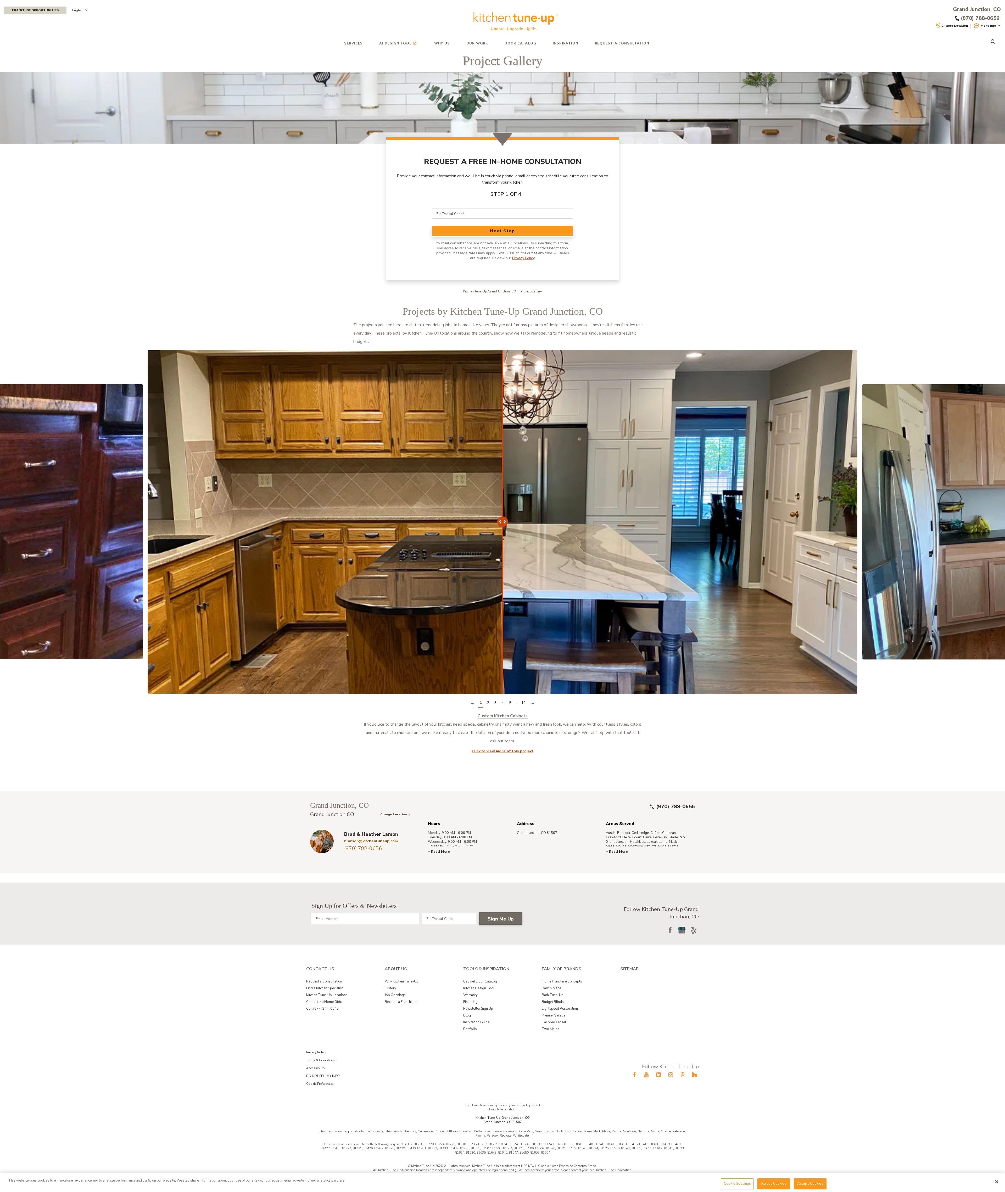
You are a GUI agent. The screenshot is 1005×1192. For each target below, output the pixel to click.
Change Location (954, 26)
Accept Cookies (810, 1183)
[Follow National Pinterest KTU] (682, 1074)
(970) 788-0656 (675, 806)
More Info (988, 26)
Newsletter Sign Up (478, 1008)
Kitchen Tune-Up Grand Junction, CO (489, 291)
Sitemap (629, 969)
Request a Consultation (324, 981)
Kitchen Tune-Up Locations (327, 995)
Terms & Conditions (321, 1060)
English (77, 10)
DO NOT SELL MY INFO (323, 1076)
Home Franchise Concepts (562, 981)
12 (523, 702)
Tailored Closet (554, 1022)
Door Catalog (520, 43)
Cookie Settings (737, 1183)
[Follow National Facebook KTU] (634, 1074)
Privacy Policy (523, 258)
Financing (470, 1001)
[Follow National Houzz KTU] (694, 1074)
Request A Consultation (622, 43)
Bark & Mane (551, 988)
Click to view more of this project (502, 751)
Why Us (442, 43)
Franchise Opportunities (35, 10)
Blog (467, 1015)
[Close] (996, 1182)
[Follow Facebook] (670, 930)
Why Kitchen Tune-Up (401, 981)
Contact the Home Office (324, 1001)
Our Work (477, 43)
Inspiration (565, 43)
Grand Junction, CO (977, 9)
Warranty (470, 995)
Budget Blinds (553, 1001)
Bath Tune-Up (552, 995)
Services (353, 43)
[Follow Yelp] (693, 930)
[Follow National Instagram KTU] (670, 1074)
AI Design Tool (395, 43)
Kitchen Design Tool (478, 988)
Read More (440, 852)
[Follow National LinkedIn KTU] (658, 1074)
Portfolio (470, 1029)
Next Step (502, 231)
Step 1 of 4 (505, 194)
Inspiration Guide (476, 1022)
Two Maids (550, 1029)
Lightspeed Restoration (560, 1008)
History (390, 988)
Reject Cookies (773, 1183)
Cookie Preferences (320, 1084)
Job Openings (395, 995)
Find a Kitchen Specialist (324, 988)
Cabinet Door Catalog (480, 981)
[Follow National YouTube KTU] (646, 1074)
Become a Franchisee (401, 1001)
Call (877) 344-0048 (322, 1008)
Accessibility (315, 1068)
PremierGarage (553, 1015)
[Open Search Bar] (993, 42)
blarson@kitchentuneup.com (371, 841)
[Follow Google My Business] (682, 930)
